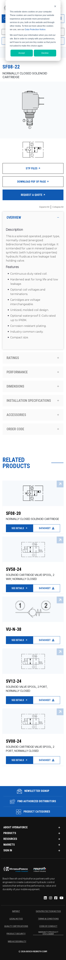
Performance (17, 372)
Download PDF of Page (32, 181)
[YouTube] (61, 898)
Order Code (15, 429)
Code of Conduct (48, 926)
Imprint (16, 911)
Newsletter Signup (36, 791)
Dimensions (15, 386)
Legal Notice (16, 919)
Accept (21, 53)
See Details (18, 528)
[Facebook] (55, 898)
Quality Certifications (16, 926)
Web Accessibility (17, 942)
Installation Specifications (29, 401)
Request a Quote (32, 194)
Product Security (16, 934)
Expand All (44, 207)
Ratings (13, 358)
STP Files (32, 168)
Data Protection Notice (35, 29)
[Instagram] (50, 898)
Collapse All (57, 207)
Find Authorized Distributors (36, 801)
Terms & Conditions (48, 919)
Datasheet (45, 528)
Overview (14, 217)
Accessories (16, 415)
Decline (45, 53)
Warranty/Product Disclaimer (48, 933)
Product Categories (36, 811)
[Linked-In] (45, 898)
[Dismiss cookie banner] (55, 6)
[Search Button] (5, 18)
